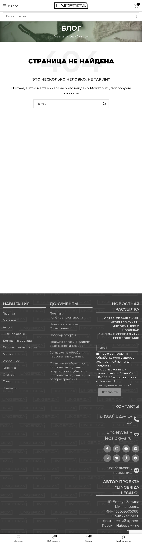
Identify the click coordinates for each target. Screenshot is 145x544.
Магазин (9, 320)
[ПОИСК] (135, 16)
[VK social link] (116, 458)
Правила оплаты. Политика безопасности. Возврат (70, 343)
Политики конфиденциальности (66, 315)
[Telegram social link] (135, 458)
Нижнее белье (14, 334)
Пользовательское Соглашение (64, 326)
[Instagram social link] (116, 449)
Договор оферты (63, 335)
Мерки (8, 354)
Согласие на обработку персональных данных (67, 354)
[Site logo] (71, 5)
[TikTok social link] (126, 458)
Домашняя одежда (17, 340)
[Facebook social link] (107, 449)
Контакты (10, 388)
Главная (60, 36)
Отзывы (9, 374)
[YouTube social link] (126, 449)
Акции (7, 327)
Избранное (11, 361)
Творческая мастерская (21, 347)
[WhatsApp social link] (107, 458)
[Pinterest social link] (135, 449)
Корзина (9, 368)
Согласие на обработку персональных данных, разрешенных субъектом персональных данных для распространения (70, 371)
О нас (7, 381)
